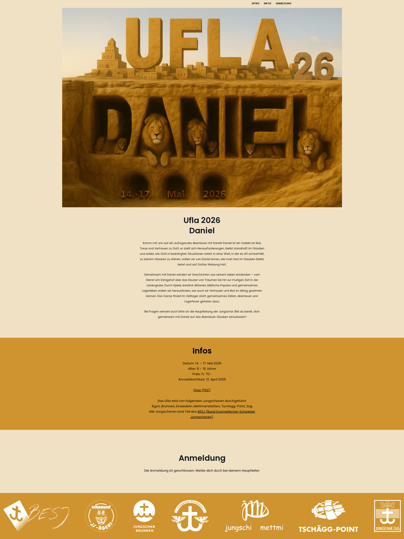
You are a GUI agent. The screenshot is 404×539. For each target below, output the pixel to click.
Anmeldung (283, 3)
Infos (267, 3)
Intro (255, 3)
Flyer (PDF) (202, 390)
